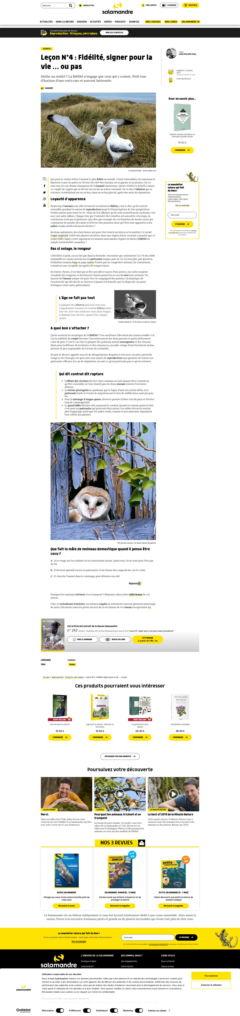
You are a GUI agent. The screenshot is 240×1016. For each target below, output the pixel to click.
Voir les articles (114, 33)
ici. (149, 607)
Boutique (190, 5)
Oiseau (72, 664)
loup (74, 262)
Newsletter (86, 5)
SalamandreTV (87, 966)
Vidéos (108, 21)
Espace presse (167, 966)
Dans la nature (65, 21)
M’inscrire (180, 224)
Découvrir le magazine (120, 906)
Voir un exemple (182, 205)
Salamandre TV (191, 21)
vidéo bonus (135, 594)
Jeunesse (134, 21)
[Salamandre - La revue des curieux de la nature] (117, 8)
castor (90, 262)
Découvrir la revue (66, 906)
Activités (95, 21)
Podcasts (120, 21)
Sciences (47, 49)
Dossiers (82, 21)
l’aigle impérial (59, 235)
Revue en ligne (118, 639)
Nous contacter (168, 961)
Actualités (46, 21)
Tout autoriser (211, 976)
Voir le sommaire (84, 639)
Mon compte (149, 5)
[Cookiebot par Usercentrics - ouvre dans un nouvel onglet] (23, 1010)
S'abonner (169, 5)
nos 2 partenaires (59, 978)
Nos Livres (171, 21)
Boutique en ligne (88, 961)
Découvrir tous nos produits (118, 756)
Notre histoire (127, 966)
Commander (180, 150)
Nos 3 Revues (153, 21)
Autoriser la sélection (211, 985)
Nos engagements (129, 961)
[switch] (87, 1010)
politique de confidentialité (158, 944)
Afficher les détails (157, 1010)
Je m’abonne (148, 639)
